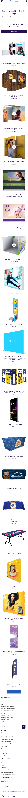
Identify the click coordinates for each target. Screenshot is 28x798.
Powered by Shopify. (20, 791)
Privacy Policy (4, 784)
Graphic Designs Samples (7, 772)
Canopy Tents (4, 746)
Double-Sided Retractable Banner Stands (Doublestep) (14, 652)
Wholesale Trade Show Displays (8, 737)
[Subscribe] (23, 727)
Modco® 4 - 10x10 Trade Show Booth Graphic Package (14, 129)
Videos (2, 765)
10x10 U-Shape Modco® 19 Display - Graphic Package (14, 260)
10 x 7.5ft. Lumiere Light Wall (14, 293)
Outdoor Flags (4, 751)
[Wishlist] (19, 796)
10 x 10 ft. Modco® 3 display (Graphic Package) (14, 162)
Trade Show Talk (5, 770)
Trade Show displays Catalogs (8, 774)
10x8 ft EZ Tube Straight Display (14, 228)
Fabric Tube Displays (6, 741)
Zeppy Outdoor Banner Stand (14, 325)
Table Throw (4, 753)
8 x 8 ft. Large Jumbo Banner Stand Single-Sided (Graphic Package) (14, 195)
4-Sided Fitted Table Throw (14, 488)
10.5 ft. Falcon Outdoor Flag (14, 685)
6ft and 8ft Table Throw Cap (14, 553)
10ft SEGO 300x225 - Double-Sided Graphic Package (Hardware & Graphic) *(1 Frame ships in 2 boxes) (14, 358)
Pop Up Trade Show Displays (7, 739)
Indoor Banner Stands (6, 744)
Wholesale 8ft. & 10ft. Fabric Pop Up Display (14, 585)
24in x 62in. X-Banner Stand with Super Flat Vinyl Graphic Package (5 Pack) (13, 392)
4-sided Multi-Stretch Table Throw (14, 456)
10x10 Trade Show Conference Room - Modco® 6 (14, 95)
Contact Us (3, 767)
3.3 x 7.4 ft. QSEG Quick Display (14, 424)
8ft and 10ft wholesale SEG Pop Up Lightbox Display (14, 619)
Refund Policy (4, 781)
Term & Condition (5, 786)
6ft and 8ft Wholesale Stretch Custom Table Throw (14, 520)
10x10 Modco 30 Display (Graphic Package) (14, 63)
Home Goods (4, 756)
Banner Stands (4, 748)
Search (2, 763)
